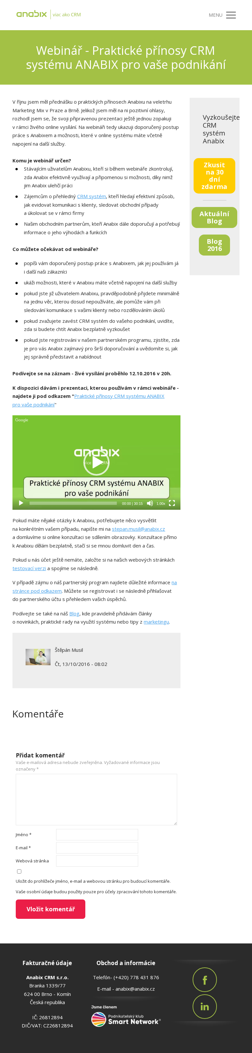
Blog (74, 613)
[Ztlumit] (150, 503)
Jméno (24, 834)
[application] (96, 462)
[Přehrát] (21, 503)
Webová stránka (32, 861)
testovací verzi (29, 568)
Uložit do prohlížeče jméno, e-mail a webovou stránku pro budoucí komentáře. (93, 881)
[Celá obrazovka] (172, 503)
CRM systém (91, 196)
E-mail (23, 848)
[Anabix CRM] (64, 15)
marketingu (156, 621)
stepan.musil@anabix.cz (138, 529)
